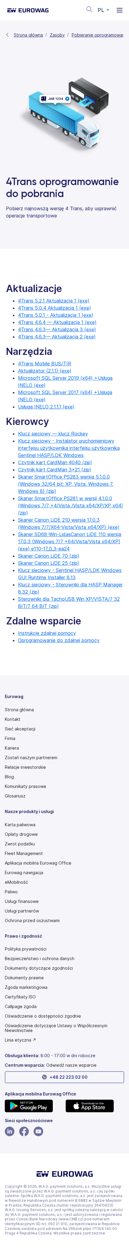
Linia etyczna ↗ (20, 1040)
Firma (10, 738)
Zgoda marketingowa (26, 987)
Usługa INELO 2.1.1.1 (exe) (46, 407)
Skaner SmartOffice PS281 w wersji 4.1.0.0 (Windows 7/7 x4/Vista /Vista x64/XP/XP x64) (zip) (70, 505)
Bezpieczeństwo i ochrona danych (39, 958)
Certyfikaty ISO (20, 997)
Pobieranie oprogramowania (100, 34)
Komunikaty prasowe (25, 786)
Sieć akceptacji (20, 729)
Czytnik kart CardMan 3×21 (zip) (54, 470)
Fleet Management (24, 853)
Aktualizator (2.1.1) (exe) (44, 371)
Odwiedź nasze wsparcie (71, 1065)
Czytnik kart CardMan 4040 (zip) (55, 462)
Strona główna (28, 34)
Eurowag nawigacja (24, 872)
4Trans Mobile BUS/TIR (44, 364)
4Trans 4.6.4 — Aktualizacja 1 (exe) (57, 322)
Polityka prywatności (25, 949)
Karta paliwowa (20, 824)
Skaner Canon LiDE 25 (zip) (48, 563)
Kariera (12, 748)
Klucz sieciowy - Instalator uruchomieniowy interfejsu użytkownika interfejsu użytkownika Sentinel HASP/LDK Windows (69, 448)
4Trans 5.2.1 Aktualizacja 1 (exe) (53, 301)
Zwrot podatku (20, 844)
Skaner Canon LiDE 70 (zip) (48, 556)
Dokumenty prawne (24, 977)
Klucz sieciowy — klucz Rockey (53, 434)
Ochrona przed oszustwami (32, 920)
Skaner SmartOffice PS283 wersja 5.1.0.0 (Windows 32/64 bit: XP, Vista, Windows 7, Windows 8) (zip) (65, 484)
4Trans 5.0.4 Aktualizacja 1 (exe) (54, 308)
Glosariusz (15, 796)
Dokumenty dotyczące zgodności (39, 968)
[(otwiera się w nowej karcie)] (34, 1106)
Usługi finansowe (22, 901)
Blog (9, 776)
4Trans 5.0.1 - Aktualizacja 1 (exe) (55, 315)
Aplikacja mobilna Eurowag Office (38, 863)
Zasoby (57, 34)
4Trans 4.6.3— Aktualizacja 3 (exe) (57, 329)
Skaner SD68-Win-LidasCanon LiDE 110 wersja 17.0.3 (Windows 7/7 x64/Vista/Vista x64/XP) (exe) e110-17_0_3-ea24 (69, 541)
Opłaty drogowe (21, 834)
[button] (103, 10)
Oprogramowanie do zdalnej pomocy (59, 640)
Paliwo (11, 891)
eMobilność (16, 882)
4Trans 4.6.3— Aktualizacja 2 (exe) (57, 337)
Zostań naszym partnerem (31, 757)
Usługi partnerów (22, 911)
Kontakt (12, 719)
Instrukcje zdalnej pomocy (47, 633)
